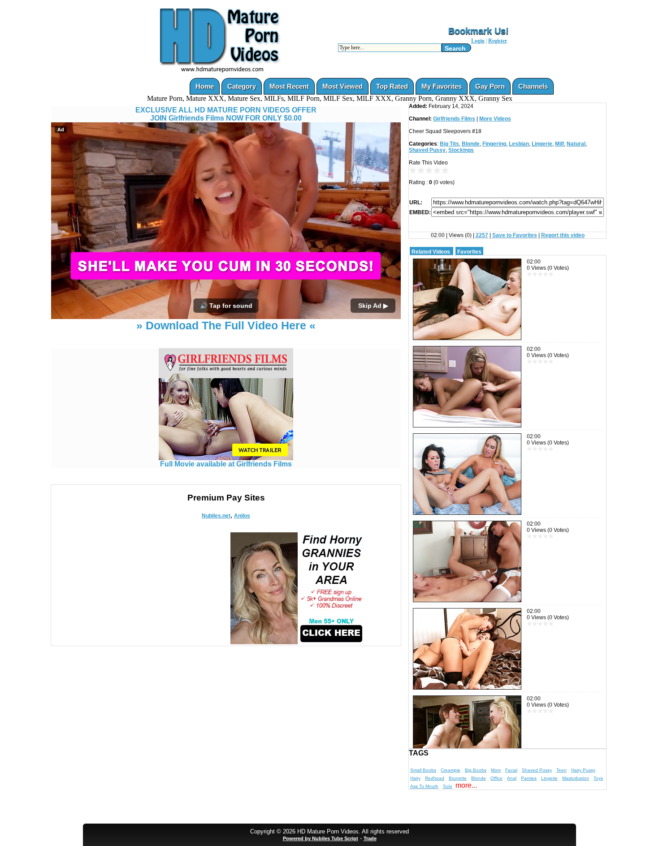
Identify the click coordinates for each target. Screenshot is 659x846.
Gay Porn (490, 86)
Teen (561, 770)
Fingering (494, 144)
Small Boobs (423, 770)
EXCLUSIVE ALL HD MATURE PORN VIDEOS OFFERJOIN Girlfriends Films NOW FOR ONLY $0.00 (225, 114)
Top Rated (392, 86)
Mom (496, 770)
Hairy (415, 778)
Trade (370, 838)
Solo (447, 786)
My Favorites (441, 86)
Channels (533, 86)
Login (478, 41)
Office (496, 778)
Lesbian (519, 144)
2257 (482, 235)
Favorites (469, 252)
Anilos (242, 516)
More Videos (495, 119)
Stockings (461, 150)
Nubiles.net (216, 516)
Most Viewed (342, 86)
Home (204, 86)
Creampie (450, 770)
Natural (576, 144)
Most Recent (289, 86)
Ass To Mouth (424, 786)
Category (241, 86)
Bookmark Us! (478, 31)
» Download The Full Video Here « (226, 325)
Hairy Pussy (583, 770)
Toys (598, 778)
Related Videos (431, 252)
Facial (511, 770)
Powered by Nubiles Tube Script (320, 838)
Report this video (563, 235)
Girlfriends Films (454, 119)
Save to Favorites (514, 235)
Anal (511, 778)
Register (497, 41)
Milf (559, 144)
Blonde (471, 144)
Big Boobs (475, 770)
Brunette (458, 778)
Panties (529, 778)
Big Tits (449, 144)
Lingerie (542, 144)
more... (466, 785)
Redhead (434, 778)
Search (455, 48)
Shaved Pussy (427, 150)
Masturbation (575, 778)
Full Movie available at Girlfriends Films (226, 464)
